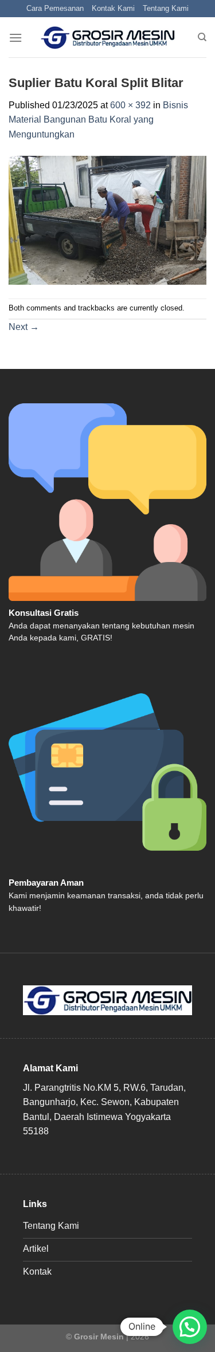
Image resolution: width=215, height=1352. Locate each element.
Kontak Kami (113, 8)
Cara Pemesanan (55, 8)
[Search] (202, 37)
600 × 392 (130, 105)
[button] (190, 1327)
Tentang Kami (166, 8)
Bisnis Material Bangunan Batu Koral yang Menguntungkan (98, 119)
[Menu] (15, 37)
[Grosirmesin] (107, 38)
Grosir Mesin (99, 1336)
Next (24, 327)
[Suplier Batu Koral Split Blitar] (107, 220)
